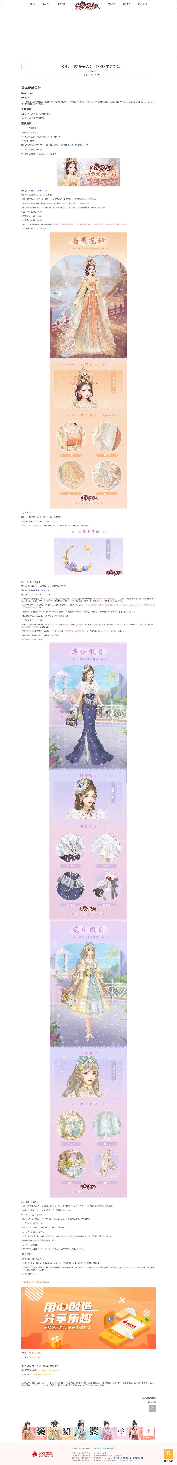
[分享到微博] (95, 75)
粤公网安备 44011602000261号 (104, 1458)
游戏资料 (61, 4)
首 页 (32, 4)
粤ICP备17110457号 (100, 1453)
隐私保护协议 (127, 1458)
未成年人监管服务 (108, 1448)
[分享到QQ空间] (98, 75)
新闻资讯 (46, 4)
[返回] (24, 66)
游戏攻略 (111, 4)
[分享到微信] (91, 75)
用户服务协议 (118, 1458)
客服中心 (126, 4)
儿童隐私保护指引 (137, 1458)
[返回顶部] (152, 1408)
